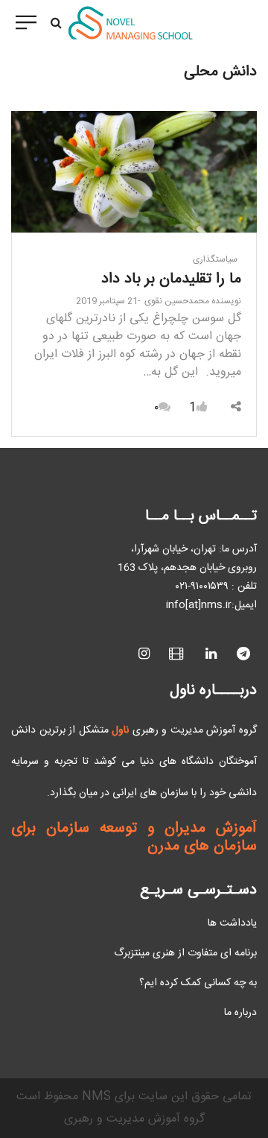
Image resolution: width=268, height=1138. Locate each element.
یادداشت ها (232, 923)
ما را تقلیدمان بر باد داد (171, 279)
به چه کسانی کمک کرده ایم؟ (198, 983)
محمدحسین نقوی (192, 301)
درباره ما (240, 1013)
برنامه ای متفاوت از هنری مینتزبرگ (185, 953)
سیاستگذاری (215, 259)
